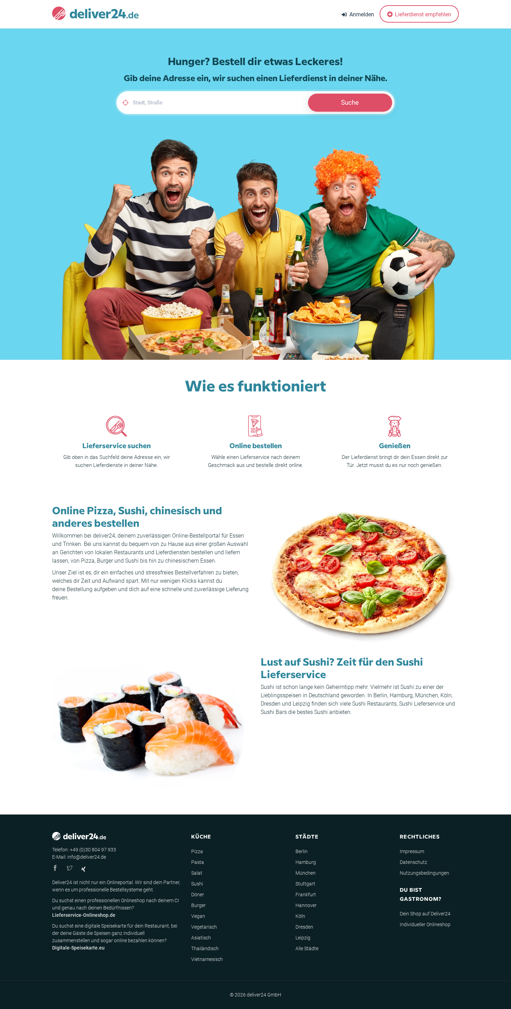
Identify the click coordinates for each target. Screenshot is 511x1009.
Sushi (132, 560)
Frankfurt (305, 894)
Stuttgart (305, 884)
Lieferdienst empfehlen (422, 14)
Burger (105, 560)
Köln (446, 695)
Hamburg (401, 695)
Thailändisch (205, 948)
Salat (196, 873)
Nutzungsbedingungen (424, 873)
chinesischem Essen (190, 560)
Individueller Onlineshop (425, 924)
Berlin (380, 695)
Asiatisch (201, 937)
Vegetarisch (204, 927)
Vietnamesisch (207, 959)
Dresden (271, 703)
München (426, 695)
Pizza (88, 560)
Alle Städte (306, 948)
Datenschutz (413, 862)
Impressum (412, 851)
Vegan (198, 916)
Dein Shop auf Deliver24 (425, 913)
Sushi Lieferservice (421, 703)
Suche (350, 102)
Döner (197, 894)
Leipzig (301, 703)
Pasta (197, 862)
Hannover (306, 905)
